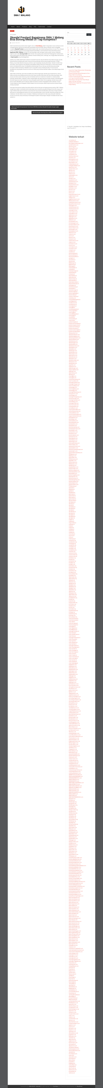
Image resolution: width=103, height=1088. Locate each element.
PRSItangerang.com (73, 835)
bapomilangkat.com (73, 913)
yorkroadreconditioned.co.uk (76, 736)
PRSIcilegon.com (73, 833)
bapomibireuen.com (73, 902)
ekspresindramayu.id (74, 283)
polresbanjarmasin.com (74, 428)
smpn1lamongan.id (73, 652)
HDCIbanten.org (72, 803)
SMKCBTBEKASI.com (74, 779)
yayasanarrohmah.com (74, 446)
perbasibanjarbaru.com (74, 471)
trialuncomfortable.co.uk (75, 696)
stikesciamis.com (73, 355)
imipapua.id (71, 532)
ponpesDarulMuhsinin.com (75, 862)
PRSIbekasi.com (73, 846)
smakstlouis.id (72, 298)
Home (12, 26)
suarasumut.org (73, 553)
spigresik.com (72, 365)
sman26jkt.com (72, 377)
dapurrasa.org (72, 1039)
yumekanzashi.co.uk (74, 730)
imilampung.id (72, 538)
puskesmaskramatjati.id (74, 329)
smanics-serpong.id (73, 296)
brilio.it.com (71, 192)
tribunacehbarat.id (73, 253)
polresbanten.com (73, 424)
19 (75, 52)
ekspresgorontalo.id (73, 282)
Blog (30, 26)
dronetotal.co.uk (73, 688)
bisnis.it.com (72, 191)
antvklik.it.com (72, 178)
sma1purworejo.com (74, 398)
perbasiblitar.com (73, 473)
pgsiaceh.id (71, 487)
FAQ (35, 26)
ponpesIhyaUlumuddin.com (75, 857)
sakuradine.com (73, 1057)
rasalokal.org (72, 1037)
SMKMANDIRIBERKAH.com (75, 778)
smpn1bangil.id (72, 632)
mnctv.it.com (72, 245)
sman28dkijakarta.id (73, 314)
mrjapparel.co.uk (73, 749)
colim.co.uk (71, 1015)
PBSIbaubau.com (73, 463)
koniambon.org (72, 570)
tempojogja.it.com (73, 229)
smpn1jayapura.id (73, 642)
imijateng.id (71, 521)
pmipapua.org (72, 605)
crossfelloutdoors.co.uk (74, 734)
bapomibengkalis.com (74, 935)
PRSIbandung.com (73, 844)
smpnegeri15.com (73, 956)
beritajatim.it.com (73, 186)
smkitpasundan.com (74, 762)
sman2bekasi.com (73, 401)
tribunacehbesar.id (73, 255)
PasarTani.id (72, 978)
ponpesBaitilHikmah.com (75, 868)
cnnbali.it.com (72, 250)
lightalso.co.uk (72, 691)
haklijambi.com (72, 677)
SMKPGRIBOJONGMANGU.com (76, 782)
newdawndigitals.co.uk (74, 746)
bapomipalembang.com (74, 932)
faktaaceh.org (72, 581)
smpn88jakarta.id (73, 629)
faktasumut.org (72, 596)
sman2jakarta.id (72, 306)
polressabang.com (73, 420)
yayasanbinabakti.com (74, 754)
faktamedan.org (72, 577)
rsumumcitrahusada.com (75, 414)
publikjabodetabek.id (73, 141)
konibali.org (71, 559)
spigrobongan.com (73, 368)
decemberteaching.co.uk (74, 714)
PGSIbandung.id (72, 486)
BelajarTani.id (72, 970)
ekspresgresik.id (72, 280)
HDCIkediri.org (72, 825)
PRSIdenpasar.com (73, 832)
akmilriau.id (71, 503)
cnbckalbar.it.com (73, 213)
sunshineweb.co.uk (73, 1018)
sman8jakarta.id (72, 301)
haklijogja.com (72, 675)
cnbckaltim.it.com (73, 210)
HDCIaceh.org (72, 798)
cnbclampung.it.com (74, 208)
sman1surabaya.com (74, 385)
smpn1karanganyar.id (74, 647)
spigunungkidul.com (73, 369)
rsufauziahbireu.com (74, 412)
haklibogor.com (72, 682)
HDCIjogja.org (72, 806)
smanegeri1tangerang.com (75, 396)
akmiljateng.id (72, 516)
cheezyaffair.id (72, 1066)
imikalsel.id (71, 530)
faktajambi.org (72, 583)
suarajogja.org (72, 543)
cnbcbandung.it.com (74, 207)
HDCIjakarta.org (72, 808)
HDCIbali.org (72, 800)
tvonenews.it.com (73, 243)
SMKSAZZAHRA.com (74, 789)
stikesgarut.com (73, 358)
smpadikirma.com (73, 945)
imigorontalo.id (72, 522)
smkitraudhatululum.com (75, 773)
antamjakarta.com (73, 438)
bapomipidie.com (73, 905)
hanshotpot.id (72, 1058)
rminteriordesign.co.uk (74, 1023)
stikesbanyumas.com (74, 345)
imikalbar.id (71, 529)
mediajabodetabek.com (74, 165)
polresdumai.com (73, 436)
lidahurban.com (72, 1036)
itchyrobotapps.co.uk (74, 1009)
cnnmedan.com (72, 151)
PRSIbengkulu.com (73, 838)
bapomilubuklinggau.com (75, 931)
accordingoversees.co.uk (75, 699)
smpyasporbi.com (73, 964)
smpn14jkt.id (72, 621)
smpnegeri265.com (73, 958)
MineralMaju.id (72, 996)
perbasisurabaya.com (74, 470)
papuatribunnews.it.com (74, 204)
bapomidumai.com (73, 939)
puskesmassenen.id (73, 328)
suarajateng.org (72, 550)
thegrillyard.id (72, 1063)
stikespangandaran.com (74, 337)
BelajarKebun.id (72, 988)
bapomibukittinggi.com (74, 926)
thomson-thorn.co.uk (74, 720)
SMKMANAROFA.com (74, 781)
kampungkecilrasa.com (74, 1050)
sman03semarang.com (74, 379)
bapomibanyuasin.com (74, 927)
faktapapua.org (72, 593)
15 (85, 50)
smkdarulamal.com (73, 760)
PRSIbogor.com (72, 848)
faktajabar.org (72, 585)
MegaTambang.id (73, 999)
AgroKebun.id (72, 985)
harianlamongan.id (73, 290)
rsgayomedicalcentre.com (75, 416)
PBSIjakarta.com (73, 454)
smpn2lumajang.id (73, 623)
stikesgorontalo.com (74, 360)
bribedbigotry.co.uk (73, 1002)
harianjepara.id (72, 285)
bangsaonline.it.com (73, 184)
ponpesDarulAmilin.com (74, 892)
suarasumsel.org (73, 556)
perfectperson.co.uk (73, 683)
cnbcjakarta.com (73, 154)
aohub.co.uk (72, 1020)
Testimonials (41, 26)
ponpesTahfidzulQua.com (75, 884)
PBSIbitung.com (72, 465)
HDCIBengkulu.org (73, 805)
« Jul (79, 59)
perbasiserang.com (73, 478)
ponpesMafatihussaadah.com (76, 872)
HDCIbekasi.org (72, 816)
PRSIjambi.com (72, 843)
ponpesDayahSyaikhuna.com (76, 883)
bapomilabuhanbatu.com (75, 911)
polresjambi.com (73, 425)
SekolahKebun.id (73, 986)
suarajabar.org (72, 546)
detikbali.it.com (72, 219)
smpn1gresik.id (72, 640)
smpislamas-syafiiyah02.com (76, 948)
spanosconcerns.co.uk (74, 725)
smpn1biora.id (72, 636)
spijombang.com (73, 373)
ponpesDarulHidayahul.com (75, 870)
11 (71, 50)
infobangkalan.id (73, 267)
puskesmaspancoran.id (74, 325)
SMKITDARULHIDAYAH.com (75, 786)
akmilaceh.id (72, 513)
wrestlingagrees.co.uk (74, 722)
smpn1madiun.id (73, 655)
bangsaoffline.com (73, 148)
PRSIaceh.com (72, 829)
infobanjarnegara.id (73, 271)
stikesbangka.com (73, 344)
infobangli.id (72, 269)
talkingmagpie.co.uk (73, 742)
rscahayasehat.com (73, 406)
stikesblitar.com (72, 349)
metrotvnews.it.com (73, 240)
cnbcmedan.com (73, 149)
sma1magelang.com (74, 388)
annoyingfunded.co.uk (74, 701)
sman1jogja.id (72, 312)
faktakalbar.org (72, 589)
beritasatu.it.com (73, 188)
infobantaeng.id (72, 272)
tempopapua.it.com (73, 231)
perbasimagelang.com (74, 475)
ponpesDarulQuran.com (74, 880)
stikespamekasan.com (74, 334)
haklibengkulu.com (73, 674)
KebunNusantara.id (73, 980)
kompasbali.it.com (73, 221)
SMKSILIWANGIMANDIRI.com (76, 776)
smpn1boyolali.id (73, 639)
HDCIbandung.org (73, 813)
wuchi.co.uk (71, 1026)
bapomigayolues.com (74, 903)
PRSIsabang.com (73, 830)
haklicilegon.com (73, 671)
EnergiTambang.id (73, 998)
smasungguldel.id (73, 310)
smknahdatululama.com (75, 771)
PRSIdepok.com (72, 852)
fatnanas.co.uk (72, 731)
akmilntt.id (71, 505)
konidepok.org (72, 572)
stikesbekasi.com (73, 347)
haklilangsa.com (73, 666)
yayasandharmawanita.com (75, 452)
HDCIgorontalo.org (73, 809)
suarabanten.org (73, 542)
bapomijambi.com (73, 943)
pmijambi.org (72, 601)
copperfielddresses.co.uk (75, 711)
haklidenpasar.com (73, 669)
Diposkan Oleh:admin (15, 42)
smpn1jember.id (72, 644)
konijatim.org (72, 564)
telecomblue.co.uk (73, 727)
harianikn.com (72, 157)
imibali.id (71, 526)
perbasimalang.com (73, 481)
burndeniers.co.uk (73, 706)
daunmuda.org (72, 1068)
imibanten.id (71, 524)
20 (78, 52)
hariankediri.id (72, 288)
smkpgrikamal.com (73, 763)
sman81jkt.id (72, 317)
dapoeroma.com (73, 1045)
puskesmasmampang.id (74, 323)
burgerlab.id (71, 1061)
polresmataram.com (74, 435)
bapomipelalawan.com (74, 937)
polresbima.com (73, 433)
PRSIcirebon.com (73, 851)
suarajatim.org (72, 548)
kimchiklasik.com (73, 1053)
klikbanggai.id (72, 266)
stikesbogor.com (73, 350)
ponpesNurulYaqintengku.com (76, 896)
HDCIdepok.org (72, 817)
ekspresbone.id (72, 277)
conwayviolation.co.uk (74, 709)
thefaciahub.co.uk (73, 752)
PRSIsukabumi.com (73, 854)
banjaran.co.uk (72, 1029)
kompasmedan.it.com (74, 224)
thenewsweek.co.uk (73, 717)
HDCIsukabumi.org (73, 819)
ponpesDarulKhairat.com (75, 860)
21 (81, 52)
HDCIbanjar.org (72, 821)
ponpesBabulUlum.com (74, 876)
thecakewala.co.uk (73, 719)
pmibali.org (71, 599)
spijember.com (72, 371)
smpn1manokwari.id (74, 656)
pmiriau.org (71, 607)
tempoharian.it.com (73, 226)
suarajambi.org (72, 545)
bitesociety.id (72, 1060)
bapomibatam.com (73, 940)
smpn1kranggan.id (73, 650)
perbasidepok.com (73, 483)
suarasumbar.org (73, 554)
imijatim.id (71, 519)
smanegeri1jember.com (74, 400)
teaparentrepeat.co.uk (74, 739)
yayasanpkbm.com (73, 447)
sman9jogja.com (73, 390)
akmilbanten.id (72, 511)
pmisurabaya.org (73, 616)
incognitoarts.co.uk (73, 1007)
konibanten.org (72, 561)
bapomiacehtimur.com (74, 900)
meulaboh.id (72, 251)
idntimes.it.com (72, 232)
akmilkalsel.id (72, 508)
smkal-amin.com (73, 757)
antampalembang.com (74, 443)
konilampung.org (73, 567)
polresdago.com (73, 419)
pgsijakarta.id (72, 492)
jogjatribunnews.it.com (74, 199)
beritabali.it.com (72, 183)
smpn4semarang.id (73, 620)
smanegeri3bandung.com (75, 392)
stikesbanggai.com (73, 342)
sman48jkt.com (72, 376)
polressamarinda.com (74, 427)
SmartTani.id (72, 967)
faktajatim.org (72, 588)
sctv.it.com (71, 235)
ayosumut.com (72, 146)
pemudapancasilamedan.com (76, 143)
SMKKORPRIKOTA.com (74, 784)
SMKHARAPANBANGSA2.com (76, 797)
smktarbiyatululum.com (74, 765)
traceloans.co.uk (73, 715)
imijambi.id (71, 527)
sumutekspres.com (73, 160)
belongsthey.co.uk (73, 703)
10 (68, 50)
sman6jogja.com (73, 387)
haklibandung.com (73, 679)
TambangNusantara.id (74, 994)
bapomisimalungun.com (75, 918)
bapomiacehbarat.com (74, 897)
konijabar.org (72, 562)
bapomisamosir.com (74, 916)
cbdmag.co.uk (72, 1031)
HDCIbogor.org (72, 814)
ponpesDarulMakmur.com (75, 894)
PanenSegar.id (72, 977)
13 (78, 50)
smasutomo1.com (73, 393)
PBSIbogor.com (72, 455)
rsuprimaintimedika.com (74, 409)
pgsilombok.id (72, 495)
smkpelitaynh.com (73, 768)
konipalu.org (72, 569)
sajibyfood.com (72, 1041)
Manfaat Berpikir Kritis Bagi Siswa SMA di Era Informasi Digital (47, 112)
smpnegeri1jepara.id (73, 645)
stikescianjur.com (73, 353)
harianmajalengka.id (73, 293)
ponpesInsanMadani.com (75, 867)
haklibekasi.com (73, 680)
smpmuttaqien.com (73, 953)
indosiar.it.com (72, 239)
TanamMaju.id (72, 983)
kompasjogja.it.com (73, 223)
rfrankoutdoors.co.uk (74, 738)
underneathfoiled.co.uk (74, 723)
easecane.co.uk (72, 1004)
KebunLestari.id (72, 974)
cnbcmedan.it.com (73, 212)
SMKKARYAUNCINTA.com (75, 792)
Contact (49, 26)
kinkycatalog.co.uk (73, 750)
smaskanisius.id (73, 304)
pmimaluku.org (72, 604)
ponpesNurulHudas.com (75, 864)
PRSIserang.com (73, 837)
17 (68, 52)
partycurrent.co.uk (73, 690)
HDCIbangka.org (73, 801)
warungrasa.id (72, 1044)
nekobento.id (72, 1052)
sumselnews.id (72, 140)
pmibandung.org (73, 613)
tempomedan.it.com (73, 227)
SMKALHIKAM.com (73, 793)
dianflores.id (72, 374)
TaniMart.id (71, 975)
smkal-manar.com (73, 758)
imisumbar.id (72, 534)
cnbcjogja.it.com (73, 205)
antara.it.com (72, 173)
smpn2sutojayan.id (73, 624)
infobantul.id (72, 274)
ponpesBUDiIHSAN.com (74, 889)
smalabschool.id (73, 302)
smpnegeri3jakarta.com (74, 959)
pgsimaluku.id (72, 497)
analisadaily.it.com (73, 175)
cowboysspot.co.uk (73, 712)
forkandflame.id (72, 1065)
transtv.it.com (72, 237)
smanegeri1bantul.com (74, 382)
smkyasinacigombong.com (75, 770)
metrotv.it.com (72, 234)
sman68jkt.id (72, 307)
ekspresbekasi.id (73, 275)
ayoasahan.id (72, 259)
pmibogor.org (72, 615)
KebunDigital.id (72, 982)
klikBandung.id (72, 264)
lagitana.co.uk (72, 1025)
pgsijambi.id (71, 489)
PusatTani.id (72, 969)
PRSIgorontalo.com (73, 841)
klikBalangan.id (72, 263)
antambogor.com (73, 441)
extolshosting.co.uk (73, 1006)
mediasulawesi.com (73, 164)
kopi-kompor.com (73, 1042)
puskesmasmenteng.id (74, 326)
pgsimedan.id (72, 494)
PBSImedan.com (73, 457)
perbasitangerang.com (74, 479)
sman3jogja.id (72, 315)
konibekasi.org (72, 558)
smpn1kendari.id (73, 648)
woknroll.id (71, 1055)
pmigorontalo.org (73, 602)
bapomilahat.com (73, 929)
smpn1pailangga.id (73, 663)
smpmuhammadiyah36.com (76, 951)
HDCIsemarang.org (73, 824)
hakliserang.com (73, 672)
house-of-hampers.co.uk (75, 728)
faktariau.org (72, 591)
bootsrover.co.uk (73, 704)
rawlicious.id (72, 1072)
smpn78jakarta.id (73, 628)
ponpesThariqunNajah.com (75, 878)
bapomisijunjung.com (74, 924)
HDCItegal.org (72, 822)
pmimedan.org (72, 609)
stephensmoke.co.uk (74, 695)
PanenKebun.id (72, 993)
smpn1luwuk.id (72, 653)
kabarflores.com (73, 167)
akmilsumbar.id (72, 500)
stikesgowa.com (73, 361)
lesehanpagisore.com (74, 1049)
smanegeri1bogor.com (74, 384)
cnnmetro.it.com (73, 248)
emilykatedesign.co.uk (74, 733)
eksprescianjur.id (73, 278)
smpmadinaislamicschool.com (76, 950)
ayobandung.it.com (73, 181)
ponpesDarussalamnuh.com (76, 888)
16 (88, 50)
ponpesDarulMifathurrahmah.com (77, 881)
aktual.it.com (72, 170)
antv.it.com (71, 176)
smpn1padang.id (73, 661)
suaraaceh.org (72, 540)
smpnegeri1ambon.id (74, 631)
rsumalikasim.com (73, 408)
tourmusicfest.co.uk (73, 685)
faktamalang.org (73, 578)
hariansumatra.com (73, 156)
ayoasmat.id (72, 261)
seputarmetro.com (73, 168)
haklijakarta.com (73, 664)
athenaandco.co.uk (73, 1033)
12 (75, 50)
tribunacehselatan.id (73, 256)
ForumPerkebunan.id (74, 991)
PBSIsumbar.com (73, 462)
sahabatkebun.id (73, 990)
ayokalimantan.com (73, 145)
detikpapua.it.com (73, 218)
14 (81, 50)
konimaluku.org (72, 565)
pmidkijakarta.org (73, 597)
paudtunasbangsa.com (74, 755)
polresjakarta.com (73, 417)
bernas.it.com (72, 189)
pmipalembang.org (73, 610)
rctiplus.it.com (72, 242)
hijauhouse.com (73, 1069)
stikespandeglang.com (74, 336)
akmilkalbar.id (72, 506)
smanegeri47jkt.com (74, 403)
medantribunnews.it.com (75, 202)
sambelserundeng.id (73, 1047)
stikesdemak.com (73, 357)
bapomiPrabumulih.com (74, 934)
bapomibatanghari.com (74, 942)
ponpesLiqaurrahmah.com (75, 875)
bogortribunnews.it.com (74, 194)
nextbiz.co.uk (72, 1017)
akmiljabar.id (72, 514)
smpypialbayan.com (74, 966)
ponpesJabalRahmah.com (75, 859)
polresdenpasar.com (74, 422)
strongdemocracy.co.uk (74, 687)
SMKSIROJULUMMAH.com (75, 787)
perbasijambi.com (73, 476)
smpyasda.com (72, 962)
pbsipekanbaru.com (73, 467)
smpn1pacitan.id (73, 660)
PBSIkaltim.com (72, 460)
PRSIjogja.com (72, 840)
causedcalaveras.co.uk (74, 1001)
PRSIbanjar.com (72, 856)
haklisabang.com (73, 668)
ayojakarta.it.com (73, 180)
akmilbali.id (71, 510)
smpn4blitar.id (72, 626)
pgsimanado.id (72, 499)
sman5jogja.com (73, 395)
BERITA (12, 31)
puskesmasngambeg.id (74, 331)
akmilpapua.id (72, 502)
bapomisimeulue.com (74, 907)
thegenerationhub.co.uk (74, 741)
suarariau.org (72, 551)
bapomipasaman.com (74, 923)
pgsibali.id (71, 491)
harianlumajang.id (73, 291)
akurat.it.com (72, 172)
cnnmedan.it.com (73, 247)
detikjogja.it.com (73, 216)
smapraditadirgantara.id (74, 299)
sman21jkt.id (72, 320)
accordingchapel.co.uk (74, 698)
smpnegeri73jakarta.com (75, 961)
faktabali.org (72, 580)
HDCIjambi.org (72, 811)
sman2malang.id (73, 318)
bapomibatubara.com (74, 910)
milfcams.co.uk (72, 1012)
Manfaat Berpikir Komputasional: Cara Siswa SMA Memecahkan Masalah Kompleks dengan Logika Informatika (35, 107)
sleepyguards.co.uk (73, 693)
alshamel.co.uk (72, 1010)
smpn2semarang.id (73, 618)
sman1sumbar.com (73, 381)
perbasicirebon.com (73, 484)
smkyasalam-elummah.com (75, 766)
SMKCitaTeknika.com (74, 790)
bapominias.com (73, 915)
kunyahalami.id (72, 1071)
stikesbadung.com (73, 341)
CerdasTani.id (72, 972)
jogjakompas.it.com (73, 196)
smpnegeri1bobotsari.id (74, 637)
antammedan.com (73, 444)
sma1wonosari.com (74, 404)
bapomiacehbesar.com (74, 899)
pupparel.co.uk (72, 1034)
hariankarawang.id (73, 286)
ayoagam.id (71, 258)
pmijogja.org (72, 612)
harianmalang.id (72, 294)
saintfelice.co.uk (72, 747)
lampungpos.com (73, 162)
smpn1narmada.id (73, 658)
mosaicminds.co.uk (73, 1014)
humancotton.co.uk (73, 744)
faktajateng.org (72, 586)
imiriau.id (71, 537)
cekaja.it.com (72, 197)
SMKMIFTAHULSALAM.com (75, 774)
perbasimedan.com (73, 468)
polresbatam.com (73, 430)
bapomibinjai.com (73, 919)
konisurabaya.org (73, 573)
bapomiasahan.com (74, 908)
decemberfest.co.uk (73, 1021)
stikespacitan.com (73, 333)
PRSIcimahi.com (73, 849)
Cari (68, 32)
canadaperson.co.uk (74, 707)
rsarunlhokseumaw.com (75, 411)
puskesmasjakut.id (73, 322)
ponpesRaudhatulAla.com (75, 873)
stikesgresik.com (73, 363)
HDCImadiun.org (73, 827)
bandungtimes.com (73, 159)
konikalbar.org (72, 575)
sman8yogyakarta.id (74, 309)
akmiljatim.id (72, 518)
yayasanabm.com (73, 451)
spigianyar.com (72, 366)
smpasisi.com (72, 947)
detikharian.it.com (73, 215)
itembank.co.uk (72, 1028)
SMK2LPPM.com (73, 795)
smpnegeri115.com (73, 955)
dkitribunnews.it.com (74, 200)
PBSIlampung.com (73, 459)
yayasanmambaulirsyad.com (76, 449)
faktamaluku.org (73, 594)
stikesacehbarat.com (74, 339)
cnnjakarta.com (72, 153)
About (18, 26)
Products (24, 26)
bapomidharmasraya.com (75, 921)
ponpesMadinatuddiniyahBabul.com (77, 865)
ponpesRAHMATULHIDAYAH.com (77, 886)
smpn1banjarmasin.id (74, 634)
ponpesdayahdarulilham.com (76, 891)
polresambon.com (73, 432)
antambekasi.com (73, 440)
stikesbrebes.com (73, 352)
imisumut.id (71, 535)
